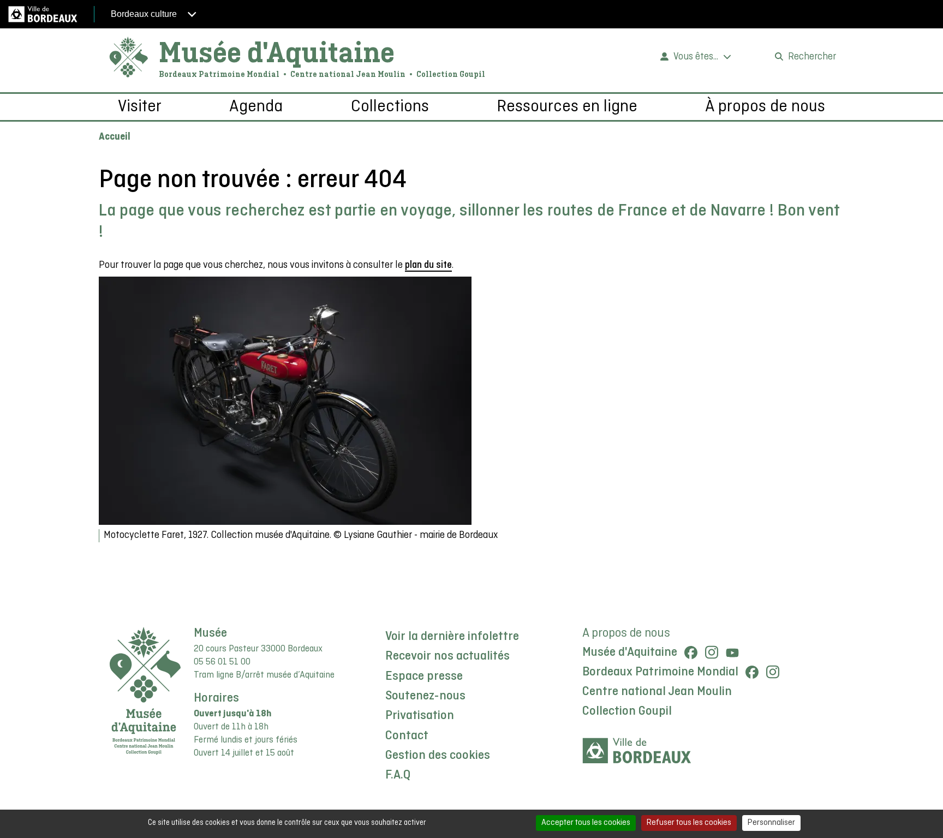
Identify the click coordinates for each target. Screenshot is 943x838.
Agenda (256, 107)
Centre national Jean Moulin (657, 691)
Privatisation (419, 715)
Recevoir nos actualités (447, 656)
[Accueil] (129, 58)
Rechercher (812, 57)
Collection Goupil (627, 711)
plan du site (428, 265)
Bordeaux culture (145, 14)
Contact (406, 736)
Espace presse (424, 676)
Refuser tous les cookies (689, 822)
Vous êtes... (695, 57)
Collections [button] (390, 107)
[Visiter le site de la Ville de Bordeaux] (636, 751)
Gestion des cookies (437, 755)
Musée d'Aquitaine (277, 52)
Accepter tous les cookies (585, 822)
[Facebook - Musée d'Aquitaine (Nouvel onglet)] (691, 652)
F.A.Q (397, 775)
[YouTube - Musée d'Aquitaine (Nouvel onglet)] (732, 652)
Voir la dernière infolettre (452, 636)
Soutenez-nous (425, 696)
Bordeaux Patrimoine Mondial (660, 672)
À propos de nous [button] (765, 107)
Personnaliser (771, 822)
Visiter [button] (140, 107)
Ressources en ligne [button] (567, 107)
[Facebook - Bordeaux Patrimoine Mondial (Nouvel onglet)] (752, 672)
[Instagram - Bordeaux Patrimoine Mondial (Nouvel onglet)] (773, 672)
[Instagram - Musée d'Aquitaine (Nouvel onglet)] (711, 652)
